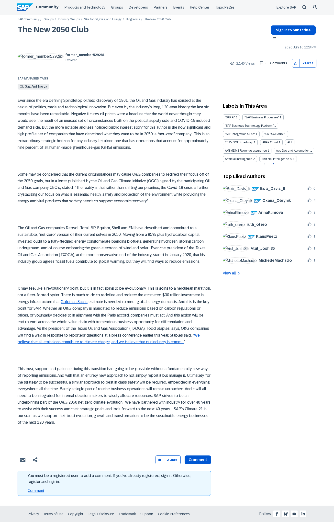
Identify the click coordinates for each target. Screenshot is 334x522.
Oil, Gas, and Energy (33, 86)
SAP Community (28, 19)
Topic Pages (224, 7)
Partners (160, 7)
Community (47, 7)
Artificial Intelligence (238, 159)
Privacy (33, 514)
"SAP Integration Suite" (240, 134)
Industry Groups (69, 19)
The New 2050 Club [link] (157, 19)
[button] (296, 63)
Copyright (75, 514)
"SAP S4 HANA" (273, 134)
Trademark (127, 514)
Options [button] (273, 38)
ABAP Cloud (270, 142)
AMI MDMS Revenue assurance (246, 150)
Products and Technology (85, 7)
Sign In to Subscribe (293, 30)
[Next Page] (272, 164)
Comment (36, 490)
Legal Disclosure (101, 514)
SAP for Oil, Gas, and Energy (103, 19)
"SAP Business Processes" (262, 117)
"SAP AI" (230, 117)
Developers (138, 7)
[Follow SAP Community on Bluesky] (286, 514)
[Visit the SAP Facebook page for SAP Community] (277, 514)
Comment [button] (198, 460)
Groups (117, 7)
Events (178, 7)
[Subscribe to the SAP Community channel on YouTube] (294, 514)
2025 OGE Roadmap (239, 142)
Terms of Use (53, 514)
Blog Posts (133, 19)
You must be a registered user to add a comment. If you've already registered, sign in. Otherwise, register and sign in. (109, 479)
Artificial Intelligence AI (277, 159)
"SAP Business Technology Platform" (249, 125)
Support (147, 514)
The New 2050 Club (53, 29)
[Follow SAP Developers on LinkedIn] (303, 514)
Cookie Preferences (174, 514)
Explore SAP (286, 7)
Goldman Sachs (74, 302)
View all (229, 273)
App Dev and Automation (293, 150)
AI (288, 142)
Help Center (199, 7)
